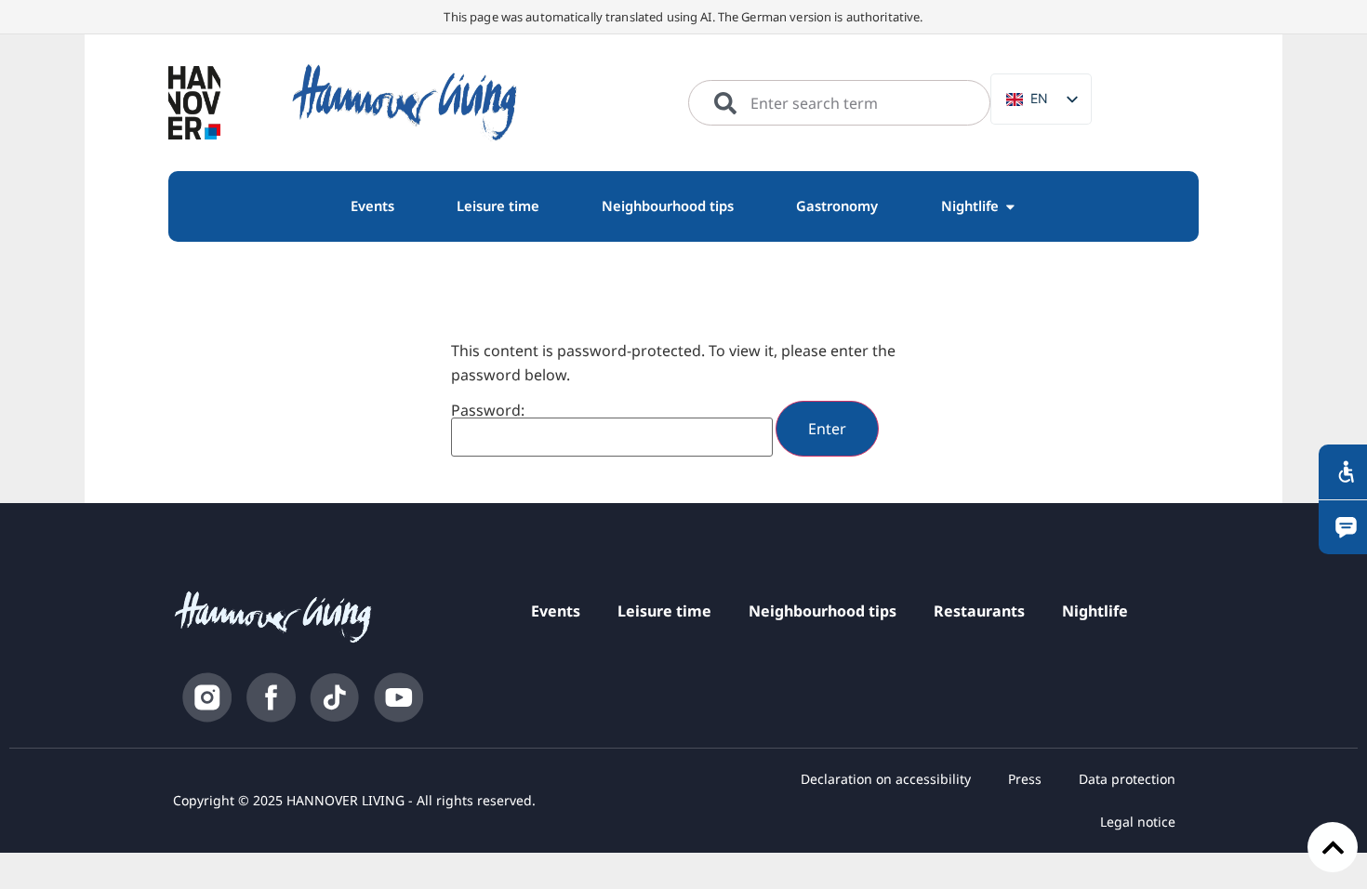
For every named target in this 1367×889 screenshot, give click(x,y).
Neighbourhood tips (822, 611)
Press (1025, 779)
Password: (487, 411)
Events (555, 611)
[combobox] (839, 103)
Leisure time (664, 611)
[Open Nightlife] (1010, 206)
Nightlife (1095, 611)
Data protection (1127, 779)
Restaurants (979, 611)
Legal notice (1137, 821)
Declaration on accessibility (886, 779)
